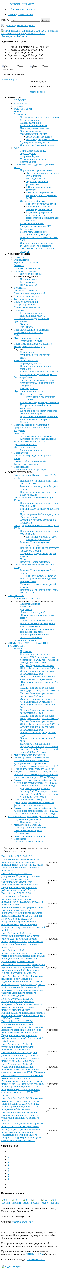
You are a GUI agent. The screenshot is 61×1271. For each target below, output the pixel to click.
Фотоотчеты (26, 327)
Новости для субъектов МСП (42, 139)
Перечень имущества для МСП (42, 203)
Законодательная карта (20, 14)
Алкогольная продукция (39, 136)
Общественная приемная (21, 9)
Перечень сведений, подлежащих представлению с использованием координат (32, 427)
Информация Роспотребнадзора (37, 145)
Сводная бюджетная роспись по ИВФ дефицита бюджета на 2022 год (39, 666)
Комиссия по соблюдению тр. (29, 836)
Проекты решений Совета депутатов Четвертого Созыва (39, 549)
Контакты (19, 265)
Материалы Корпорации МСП (36, 226)
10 (9, 1182)
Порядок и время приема (27, 268)
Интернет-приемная (30, 273)
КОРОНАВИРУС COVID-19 (29, 441)
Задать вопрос (9, 79)
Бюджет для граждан (25, 640)
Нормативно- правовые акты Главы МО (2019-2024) (41, 538)
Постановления (28, 279)
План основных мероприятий (30, 293)
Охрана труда (21, 452)
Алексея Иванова (36, 1259)
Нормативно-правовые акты (29, 819)
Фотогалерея (20, 103)
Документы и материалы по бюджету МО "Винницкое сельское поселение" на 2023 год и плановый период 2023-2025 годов (36, 774)
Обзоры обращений (24, 304)
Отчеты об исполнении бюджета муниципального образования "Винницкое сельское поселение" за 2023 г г (39, 680)
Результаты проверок (31, 313)
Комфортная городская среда (29, 346)
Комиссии (19, 433)
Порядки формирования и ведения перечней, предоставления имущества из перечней (42, 216)
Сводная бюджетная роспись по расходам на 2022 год (37, 672)
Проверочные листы (31, 394)
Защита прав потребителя (33, 125)
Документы (20, 287)
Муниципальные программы (29, 755)
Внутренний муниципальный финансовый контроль (30, 462)
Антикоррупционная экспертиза (31, 827)
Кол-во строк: (11, 851)
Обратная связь (22, 833)
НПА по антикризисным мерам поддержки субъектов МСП (41, 195)
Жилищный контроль (31, 413)
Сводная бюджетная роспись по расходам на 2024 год (37, 711)
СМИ (17, 335)
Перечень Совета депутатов (35, 562)
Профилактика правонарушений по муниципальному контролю (39, 418)
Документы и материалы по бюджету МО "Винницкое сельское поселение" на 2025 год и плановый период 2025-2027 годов (36, 811)
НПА (23, 357)
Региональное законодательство (35, 177)
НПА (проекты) (28, 285)
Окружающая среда (30, 131)
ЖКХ (17, 148)
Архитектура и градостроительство (39, 371)
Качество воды (28, 162)
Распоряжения (27, 282)
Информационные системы (28, 332)
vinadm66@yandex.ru (23, 1221)
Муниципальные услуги (27, 338)
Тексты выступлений (25, 299)
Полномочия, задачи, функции (30, 469)
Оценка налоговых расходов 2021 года (34, 799)
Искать (45, 20)
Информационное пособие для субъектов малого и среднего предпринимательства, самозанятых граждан (39, 247)
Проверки (19, 310)
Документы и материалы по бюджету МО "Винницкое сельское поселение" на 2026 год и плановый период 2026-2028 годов (39, 747)
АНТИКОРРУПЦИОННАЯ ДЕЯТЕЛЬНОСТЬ (33, 816)
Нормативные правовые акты (36, 170)
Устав (23, 559)
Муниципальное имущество (35, 142)
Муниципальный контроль (28, 391)
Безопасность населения (27, 598)
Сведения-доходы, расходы (28, 841)
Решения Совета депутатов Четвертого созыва (34, 543)
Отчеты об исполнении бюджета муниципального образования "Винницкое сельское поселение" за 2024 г (39, 703)
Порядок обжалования (26, 301)
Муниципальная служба (27, 262)
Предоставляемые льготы (27, 307)
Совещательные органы (26, 290)
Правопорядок (21, 466)
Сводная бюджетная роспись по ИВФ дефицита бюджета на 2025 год (39, 722)
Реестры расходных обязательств (31, 757)
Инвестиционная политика (34, 128)
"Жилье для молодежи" (32, 612)
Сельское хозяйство (30, 122)
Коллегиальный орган (32, 223)
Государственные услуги (21, 3)
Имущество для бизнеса (33, 201)
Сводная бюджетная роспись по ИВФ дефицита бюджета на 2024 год (39, 717)
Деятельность (27, 352)
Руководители (21, 259)
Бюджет (18, 648)
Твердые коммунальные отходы (37, 380)
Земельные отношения (26, 360)
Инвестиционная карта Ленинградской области (39, 208)
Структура (19, 257)
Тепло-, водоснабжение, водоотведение (33, 152)
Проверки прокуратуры (32, 315)
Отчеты (24, 324)
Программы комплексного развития (33, 343)
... (8, 1168)
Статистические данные (27, 296)
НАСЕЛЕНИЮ (16, 595)
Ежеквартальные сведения (28, 830)
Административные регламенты (37, 183)
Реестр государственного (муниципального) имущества (36, 233)
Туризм (18, 111)
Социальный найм (30, 603)
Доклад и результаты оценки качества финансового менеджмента (34, 804)
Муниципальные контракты (35, 355)
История (18, 106)
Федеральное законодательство (42, 173)
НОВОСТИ (20, 100)
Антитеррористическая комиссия (38, 438)
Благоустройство (23, 377)
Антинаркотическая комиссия (36, 436)
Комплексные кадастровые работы (38, 374)
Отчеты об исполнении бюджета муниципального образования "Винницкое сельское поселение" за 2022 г (37, 763)
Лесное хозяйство (29, 120)
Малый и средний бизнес (33, 134)
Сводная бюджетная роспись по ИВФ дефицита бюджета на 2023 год (39, 689)
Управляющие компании (33, 159)
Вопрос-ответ (27, 229)
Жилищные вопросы (25, 447)
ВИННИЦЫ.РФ (34, 1254)
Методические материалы (27, 824)
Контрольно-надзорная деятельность (39, 402)
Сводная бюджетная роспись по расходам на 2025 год (37, 728)
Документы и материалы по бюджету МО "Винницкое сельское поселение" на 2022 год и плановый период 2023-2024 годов (39, 658)
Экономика (20, 114)
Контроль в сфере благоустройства (38, 410)
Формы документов (30, 363)
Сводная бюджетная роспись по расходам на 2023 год (37, 694)
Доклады (25, 422)
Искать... (6, 19)
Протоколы (26, 651)
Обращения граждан (25, 271)
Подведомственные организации (31, 329)
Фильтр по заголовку (16, 848)
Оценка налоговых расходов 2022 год (34, 769)
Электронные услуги (31, 341)
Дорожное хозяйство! (25, 444)
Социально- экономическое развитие (39, 117)
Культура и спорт (23, 108)
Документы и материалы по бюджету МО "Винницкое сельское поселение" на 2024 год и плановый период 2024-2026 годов (36, 783)
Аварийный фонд (29, 156)
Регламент (25, 606)
